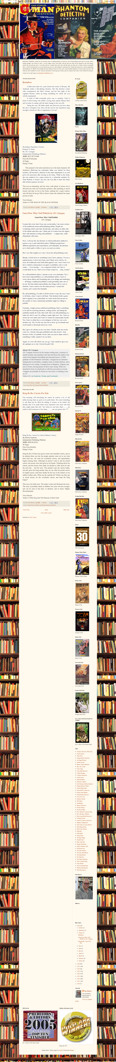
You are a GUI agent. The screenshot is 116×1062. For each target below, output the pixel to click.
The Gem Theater (81, 850)
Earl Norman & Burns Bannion (85, 784)
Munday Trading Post (82, 822)
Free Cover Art (81, 797)
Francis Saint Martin (82, 792)
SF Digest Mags (81, 838)
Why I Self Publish (43, 385)
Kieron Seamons (46, 505)
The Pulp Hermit (81, 855)
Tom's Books (80, 863)
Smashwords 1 (80, 840)
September (82, 930)
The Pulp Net (80, 857)
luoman (61, 1050)
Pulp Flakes (80, 833)
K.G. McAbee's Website (83, 814)
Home (46, 510)
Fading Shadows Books (83, 786)
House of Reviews (81, 805)
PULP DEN (33, 8)
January (81, 961)
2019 (78, 926)
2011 (78, 981)
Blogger (72, 1050)
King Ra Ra (53, 505)
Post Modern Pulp (81, 827)
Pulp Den (79, 831)
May (80, 951)
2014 (78, 974)
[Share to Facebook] (55, 207)
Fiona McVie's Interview (83, 790)
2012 (78, 979)
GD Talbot (79, 801)
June (80, 948)
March (80, 956)
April (80, 953)
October (81, 928)
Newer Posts (26, 510)
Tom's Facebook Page (82, 865)
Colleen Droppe (81, 773)
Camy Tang (80, 769)
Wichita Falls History (82, 868)
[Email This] (50, 207)
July (80, 946)
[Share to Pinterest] (57, 207)
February (81, 958)
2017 (78, 966)
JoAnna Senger (81, 807)
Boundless (27, 82)
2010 (78, 983)
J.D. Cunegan (36, 385)
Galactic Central (81, 799)
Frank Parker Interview (83, 794)
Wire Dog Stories (81, 870)
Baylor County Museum (83, 764)
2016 (78, 969)
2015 (78, 971)
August (81, 933)
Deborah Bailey (81, 779)
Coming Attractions (82, 775)
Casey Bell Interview (82, 771)
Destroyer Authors (81, 782)
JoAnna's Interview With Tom (84, 751)
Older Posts (66, 510)
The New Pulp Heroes (82, 853)
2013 (78, 976)
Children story (38, 505)
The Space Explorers (82, 859)
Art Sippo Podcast (81, 760)
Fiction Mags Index (82, 788)
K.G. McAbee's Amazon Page (84, 812)
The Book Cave (81, 848)
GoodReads (80, 803)
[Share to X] (54, 207)
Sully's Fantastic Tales (82, 846)
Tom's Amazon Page (82, 861)
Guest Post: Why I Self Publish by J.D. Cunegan (44, 213)
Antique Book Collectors (83, 758)
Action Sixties (80, 754)
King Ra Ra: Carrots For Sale (36, 393)
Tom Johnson (87, 991)
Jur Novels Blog (81, 809)
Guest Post (29, 385)
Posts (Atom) (33, 517)
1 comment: (44, 383)
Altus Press (80, 756)
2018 (78, 964)
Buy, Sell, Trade (81, 766)
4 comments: (44, 207)
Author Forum (80, 762)
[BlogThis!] (52, 207)
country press (80, 777)
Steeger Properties (81, 844)
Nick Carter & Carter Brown (84, 825)
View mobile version (46, 513)
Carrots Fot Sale (31, 505)
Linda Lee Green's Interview (84, 820)
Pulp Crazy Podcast (82, 829)
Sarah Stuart (80, 835)
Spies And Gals (81, 842)
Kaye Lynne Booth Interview (84, 816)
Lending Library (81, 818)
